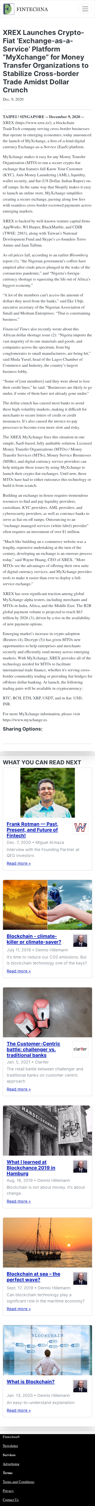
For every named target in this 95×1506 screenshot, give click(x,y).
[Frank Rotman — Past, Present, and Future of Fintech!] (47, 793)
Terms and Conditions (18, 1481)
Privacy (8, 1490)
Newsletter (10, 1445)
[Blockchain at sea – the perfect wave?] (47, 1243)
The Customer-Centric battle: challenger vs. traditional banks (33, 1049)
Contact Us (11, 1499)
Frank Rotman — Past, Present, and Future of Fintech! (32, 829)
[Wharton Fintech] (80, 830)
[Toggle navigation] (85, 9)
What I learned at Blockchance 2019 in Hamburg (31, 1167)
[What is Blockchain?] (47, 1350)
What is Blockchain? (31, 1381)
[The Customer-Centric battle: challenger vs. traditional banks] (47, 1012)
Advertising (11, 1463)
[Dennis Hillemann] (80, 940)
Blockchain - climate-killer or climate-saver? (34, 939)
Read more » (19, 863)
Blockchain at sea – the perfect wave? (33, 1276)
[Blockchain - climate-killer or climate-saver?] (47, 905)
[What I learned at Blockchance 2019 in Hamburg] (47, 1131)
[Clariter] (80, 1050)
